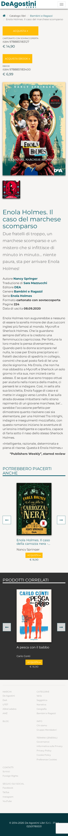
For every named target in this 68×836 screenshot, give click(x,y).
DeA (17, 287)
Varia (39, 695)
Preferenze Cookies (47, 759)
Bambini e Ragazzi (41, 15)
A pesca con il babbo (33, 647)
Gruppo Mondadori (47, 729)
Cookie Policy (44, 755)
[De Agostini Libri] (4, 15)
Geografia (42, 709)
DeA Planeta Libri (19, 4)
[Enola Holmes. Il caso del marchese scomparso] (34, 128)
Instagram (8, 796)
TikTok (6, 792)
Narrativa (41, 704)
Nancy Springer (25, 278)
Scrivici (6, 771)
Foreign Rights (10, 776)
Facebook (8, 787)
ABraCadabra (9, 709)
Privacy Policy (44, 750)
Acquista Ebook (17, 58)
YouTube (7, 801)
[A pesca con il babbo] (34, 615)
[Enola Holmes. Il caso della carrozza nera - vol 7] (34, 509)
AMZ (5, 713)
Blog (6, 721)
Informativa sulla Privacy (50, 746)
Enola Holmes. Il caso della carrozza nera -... (33, 542)
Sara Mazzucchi (35, 283)
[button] (7, 520)
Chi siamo (42, 725)
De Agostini (9, 695)
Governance (43, 741)
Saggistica (42, 700)
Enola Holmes (21, 296)
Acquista (20, 30)
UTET (5, 704)
